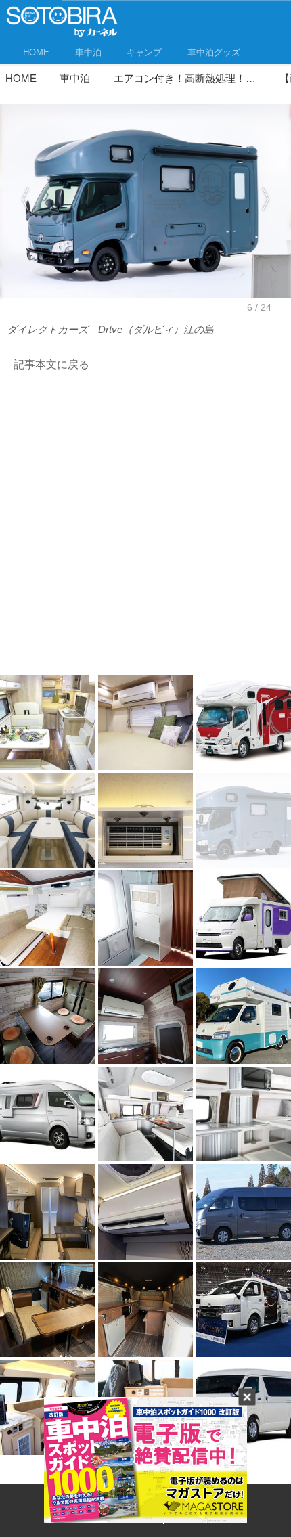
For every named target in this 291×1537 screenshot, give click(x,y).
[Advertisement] (145, 527)
